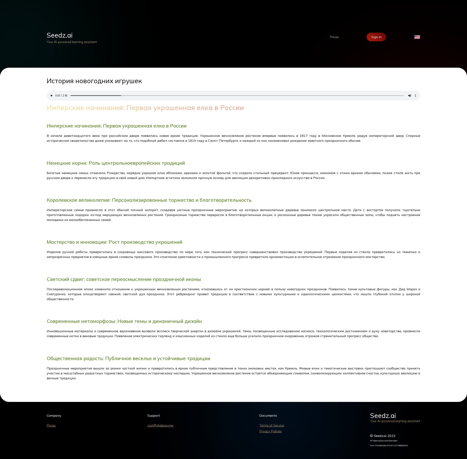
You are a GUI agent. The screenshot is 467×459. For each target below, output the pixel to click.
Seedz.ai (60, 35)
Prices (334, 37)
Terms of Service (271, 425)
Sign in (376, 37)
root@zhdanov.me (160, 425)
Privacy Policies (270, 431)
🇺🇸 (417, 36)
